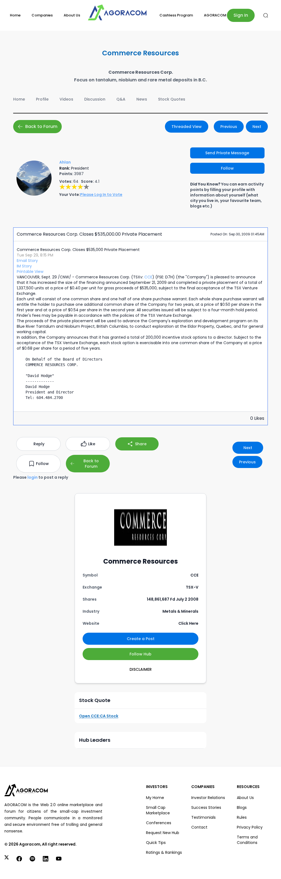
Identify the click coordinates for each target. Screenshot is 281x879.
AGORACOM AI (217, 15)
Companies (42, 15)
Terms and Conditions (247, 839)
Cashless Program (176, 15)
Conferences (158, 823)
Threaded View (187, 126)
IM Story (24, 266)
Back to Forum (41, 126)
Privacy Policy (250, 827)
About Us (72, 15)
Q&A (120, 99)
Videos (66, 99)
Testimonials (203, 817)
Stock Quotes (171, 99)
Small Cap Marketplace (158, 810)
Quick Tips (156, 842)
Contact (199, 827)
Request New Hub (162, 832)
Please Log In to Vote (101, 194)
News (141, 99)
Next (256, 126)
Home (15, 15)
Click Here (188, 623)
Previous (228, 126)
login (32, 477)
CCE (148, 277)
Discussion (94, 99)
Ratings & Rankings (164, 852)
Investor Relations (208, 797)
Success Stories (206, 807)
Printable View (30, 271)
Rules (242, 817)
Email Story (27, 260)
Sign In (241, 15)
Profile (42, 99)
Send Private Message (227, 153)
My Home (155, 797)
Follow (227, 168)
